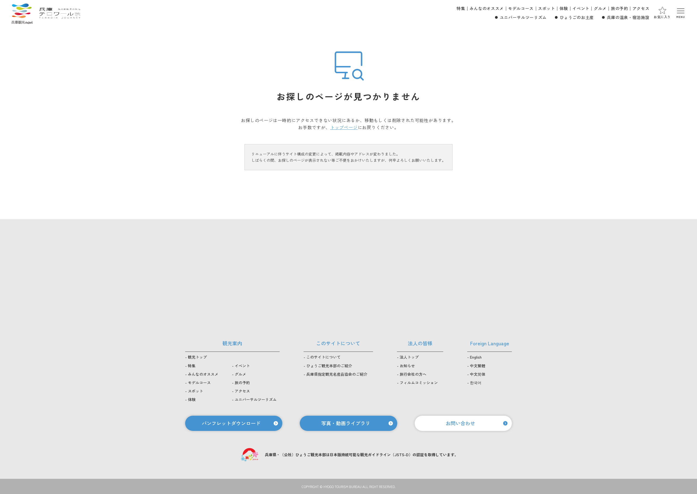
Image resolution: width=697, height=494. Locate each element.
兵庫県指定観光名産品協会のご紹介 (336, 374)
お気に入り (662, 16)
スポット (546, 8)
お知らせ (407, 365)
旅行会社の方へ (413, 374)
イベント (580, 8)
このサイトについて (323, 357)
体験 (564, 8)
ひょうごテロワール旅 (59, 13)
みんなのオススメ (487, 8)
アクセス (641, 8)
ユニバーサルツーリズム (523, 17)
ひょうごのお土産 (577, 17)
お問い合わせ (460, 423)
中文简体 (477, 374)
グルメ (600, 8)
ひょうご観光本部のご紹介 (329, 365)
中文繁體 (477, 365)
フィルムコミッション (419, 382)
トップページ (344, 127)
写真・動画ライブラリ (345, 423)
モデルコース (521, 8)
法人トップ (409, 357)
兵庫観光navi (22, 13)
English (476, 357)
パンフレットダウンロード (231, 423)
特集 (461, 8)
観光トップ (197, 357)
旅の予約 (619, 8)
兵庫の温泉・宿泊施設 (628, 17)
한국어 (475, 382)
